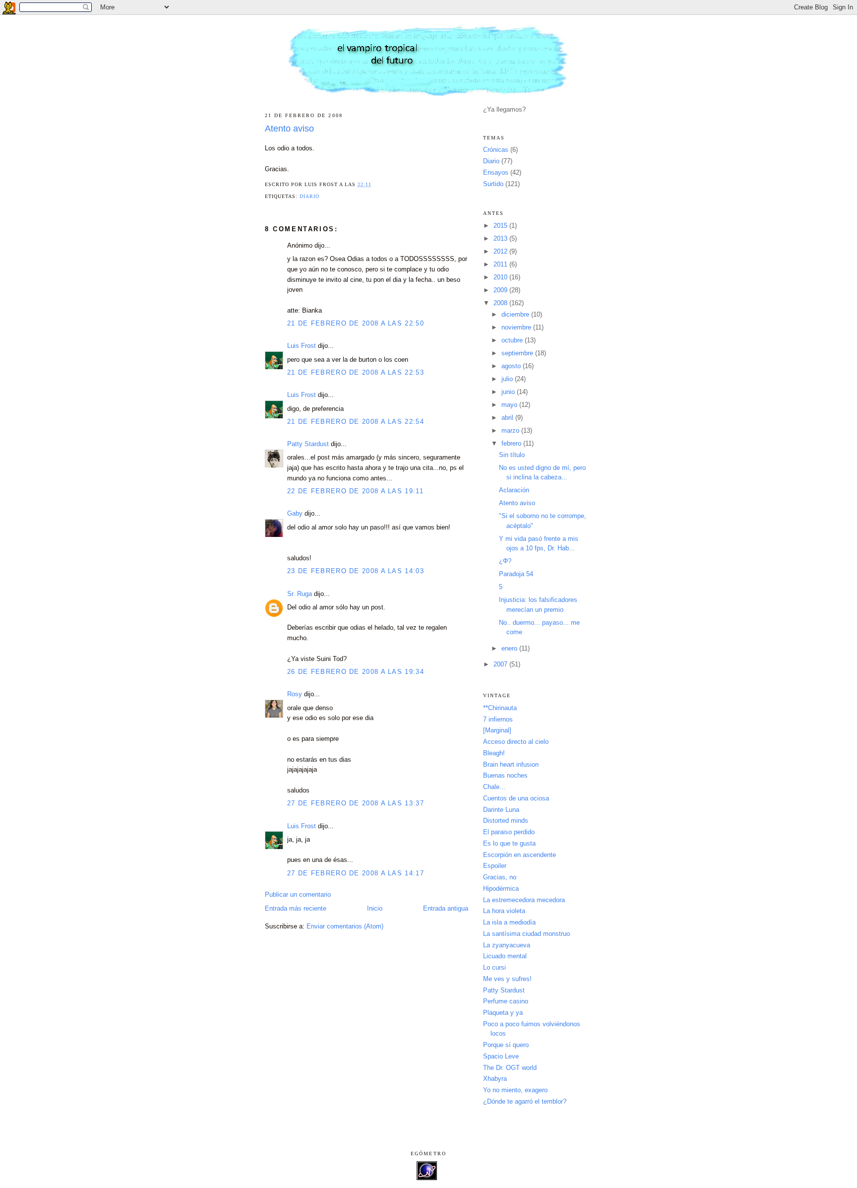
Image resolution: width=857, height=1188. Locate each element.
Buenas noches (505, 775)
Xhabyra (495, 1078)
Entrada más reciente (295, 908)
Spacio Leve (501, 1056)
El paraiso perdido (509, 832)
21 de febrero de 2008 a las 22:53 (355, 372)
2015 (501, 225)
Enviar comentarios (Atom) (344, 926)
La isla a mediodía (509, 922)
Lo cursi (494, 967)
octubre (513, 340)
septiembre (518, 353)
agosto (512, 366)
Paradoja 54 (516, 574)
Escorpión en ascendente (519, 854)
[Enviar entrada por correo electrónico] (375, 184)
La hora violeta (504, 911)
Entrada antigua (445, 908)
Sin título (512, 455)
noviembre (517, 327)
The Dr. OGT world (510, 1067)
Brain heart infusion (511, 764)
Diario (309, 196)
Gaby (295, 513)
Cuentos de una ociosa (516, 798)
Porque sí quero (506, 1045)
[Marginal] (497, 730)
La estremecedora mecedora (524, 900)
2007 (501, 664)
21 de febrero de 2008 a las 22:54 (355, 421)
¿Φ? (505, 561)
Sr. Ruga (299, 593)
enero (510, 648)
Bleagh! (494, 753)
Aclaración (514, 490)
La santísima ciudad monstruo (526, 933)
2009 (501, 290)
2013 (501, 238)
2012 (501, 251)
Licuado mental (505, 956)
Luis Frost (301, 345)
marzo (511, 430)
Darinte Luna (501, 809)
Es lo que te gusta (509, 843)
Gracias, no (499, 877)
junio (509, 392)
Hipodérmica (501, 888)
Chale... (494, 787)
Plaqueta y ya (503, 1012)
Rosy (294, 694)
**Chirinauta (500, 708)
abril (508, 417)
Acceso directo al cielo (516, 741)
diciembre (516, 314)
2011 (501, 264)
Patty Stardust (308, 444)
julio (508, 379)
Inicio (374, 908)
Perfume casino (505, 1001)
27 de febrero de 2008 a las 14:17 (355, 873)
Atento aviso (289, 128)
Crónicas (495, 149)
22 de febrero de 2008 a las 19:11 (355, 491)
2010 (501, 277)
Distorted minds (505, 820)
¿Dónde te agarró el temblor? (524, 1101)
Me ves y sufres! (507, 979)
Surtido (493, 184)
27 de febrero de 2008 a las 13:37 (355, 803)
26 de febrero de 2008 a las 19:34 (355, 671)
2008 (501, 303)
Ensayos (495, 172)
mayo (510, 404)
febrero (512, 443)
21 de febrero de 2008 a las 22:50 (355, 323)
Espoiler (494, 865)
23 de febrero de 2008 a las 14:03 (355, 571)
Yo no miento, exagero (515, 1090)
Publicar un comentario (298, 894)
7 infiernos (498, 719)
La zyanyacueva (506, 945)
